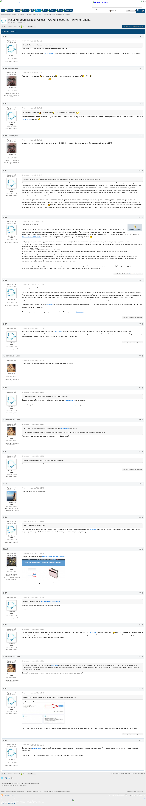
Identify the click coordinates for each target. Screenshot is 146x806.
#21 (140, 36)
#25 (140, 171)
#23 (140, 103)
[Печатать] (11, 778)
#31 (140, 420)
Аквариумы (68, 10)
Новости (9, 10)
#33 (140, 483)
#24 (140, 135)
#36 (140, 593)
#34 (140, 517)
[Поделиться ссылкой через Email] (9, 778)
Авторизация (97, 9)
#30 (140, 388)
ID (32, 10)
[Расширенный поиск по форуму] (143, 10)
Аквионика (79, 312)
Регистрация (105, 9)
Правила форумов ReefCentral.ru (135, 791)
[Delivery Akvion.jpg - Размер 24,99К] (43, 713)
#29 (140, 356)
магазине (49, 304)
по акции (92, 632)
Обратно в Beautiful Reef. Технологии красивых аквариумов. (127, 773)
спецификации (69, 400)
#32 (140, 452)
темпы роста (26, 119)
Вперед (30, 26)
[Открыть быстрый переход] (110, 11)
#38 (140, 657)
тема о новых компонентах (31, 237)
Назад (4, 26)
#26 (140, 217)
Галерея (52, 10)
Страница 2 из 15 (13, 26)
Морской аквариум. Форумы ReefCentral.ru (12, 791)
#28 (140, 324)
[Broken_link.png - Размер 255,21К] (43, 569)
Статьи (17, 10)
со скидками (36, 748)
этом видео (49, 53)
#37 (140, 625)
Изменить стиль (9, 795)
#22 (140, 68)
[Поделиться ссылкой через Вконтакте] (6, 778)
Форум (38, 10)
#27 (140, 280)
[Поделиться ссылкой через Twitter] (2, 778)
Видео (60, 10)
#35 (140, 549)
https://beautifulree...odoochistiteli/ (53, 556)
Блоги (45, 10)
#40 (140, 740)
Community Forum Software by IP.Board (118, 795)
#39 (140, 688)
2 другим (131, 273)
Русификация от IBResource (137, 795)
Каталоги (25, 10)
